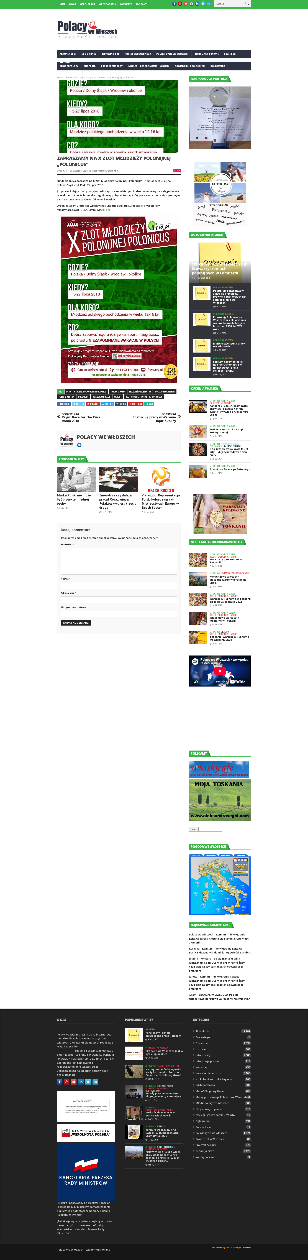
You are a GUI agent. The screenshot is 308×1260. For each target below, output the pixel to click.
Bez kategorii (204, 1037)
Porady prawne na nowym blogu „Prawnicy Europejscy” (163, 1095)
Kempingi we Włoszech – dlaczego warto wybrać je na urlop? (228, 579)
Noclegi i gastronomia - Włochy (223, 557)
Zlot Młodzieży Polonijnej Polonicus (144, 396)
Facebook (64, 403)
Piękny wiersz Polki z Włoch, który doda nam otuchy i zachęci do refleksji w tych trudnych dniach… (163, 1156)
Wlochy (118, 396)
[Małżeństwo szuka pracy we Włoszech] (202, 346)
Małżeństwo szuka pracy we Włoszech (229, 345)
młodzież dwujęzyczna (140, 391)
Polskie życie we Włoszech (172, 53)
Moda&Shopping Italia (210, 1091)
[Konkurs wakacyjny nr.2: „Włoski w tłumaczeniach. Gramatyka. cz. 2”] (134, 1132)
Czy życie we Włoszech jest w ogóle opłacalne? (164, 1052)
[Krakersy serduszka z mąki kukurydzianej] (198, 431)
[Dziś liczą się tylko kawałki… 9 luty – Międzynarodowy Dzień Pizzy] (198, 449)
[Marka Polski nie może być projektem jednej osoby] (76, 479)
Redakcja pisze (110, 53)
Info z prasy (88, 53)
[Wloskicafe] (219, 776)
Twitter (80, 403)
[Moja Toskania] (220, 819)
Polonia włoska (66, 396)
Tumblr (122, 403)
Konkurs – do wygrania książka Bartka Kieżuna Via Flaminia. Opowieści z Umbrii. (219, 938)
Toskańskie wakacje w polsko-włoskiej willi (160, 1114)
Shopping (90, 66)
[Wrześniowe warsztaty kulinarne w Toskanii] (198, 618)
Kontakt (141, 4)
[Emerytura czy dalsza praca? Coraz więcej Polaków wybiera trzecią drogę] (118, 479)
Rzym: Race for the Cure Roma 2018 (81, 417)
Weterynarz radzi (206, 1157)
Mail (151, 403)
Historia (201, 1049)
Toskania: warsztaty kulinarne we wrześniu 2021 (229, 638)
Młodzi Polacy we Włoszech (102, 170)
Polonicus (83, 396)
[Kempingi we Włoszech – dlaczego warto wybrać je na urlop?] (198, 579)
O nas (72, 4)
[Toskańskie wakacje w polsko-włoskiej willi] (134, 1113)
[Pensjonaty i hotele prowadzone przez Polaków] (134, 1035)
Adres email (68, 593)
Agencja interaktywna (233, 1247)
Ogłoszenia (217, 66)
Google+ (94, 403)
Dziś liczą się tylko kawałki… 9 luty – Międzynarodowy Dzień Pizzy (229, 452)
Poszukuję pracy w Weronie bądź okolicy (154, 417)
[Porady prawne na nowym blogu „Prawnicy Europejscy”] (134, 1091)
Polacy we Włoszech (106, 436)
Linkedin (108, 403)
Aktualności (68, 53)
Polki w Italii (203, 1127)
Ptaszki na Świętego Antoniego (230, 469)
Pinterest (137, 403)
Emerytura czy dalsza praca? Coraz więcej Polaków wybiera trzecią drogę (117, 501)
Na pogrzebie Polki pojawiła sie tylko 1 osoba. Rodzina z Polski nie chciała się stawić (163, 1072)
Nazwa (65, 578)
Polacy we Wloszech (165, 391)
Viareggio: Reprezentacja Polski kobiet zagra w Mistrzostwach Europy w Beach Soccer (161, 501)
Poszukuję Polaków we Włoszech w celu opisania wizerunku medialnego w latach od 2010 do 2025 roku (229, 323)
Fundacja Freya (118, 391)
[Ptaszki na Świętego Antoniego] (198, 471)
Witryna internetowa (73, 607)
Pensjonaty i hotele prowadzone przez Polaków (163, 1034)
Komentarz (68, 544)
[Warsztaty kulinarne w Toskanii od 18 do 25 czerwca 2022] (198, 599)
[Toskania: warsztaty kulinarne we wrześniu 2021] (198, 637)
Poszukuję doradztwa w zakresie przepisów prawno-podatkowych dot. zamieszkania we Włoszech (230, 296)
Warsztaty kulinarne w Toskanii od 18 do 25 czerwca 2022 (230, 600)
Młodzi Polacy (69, 66)
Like (178, 170)
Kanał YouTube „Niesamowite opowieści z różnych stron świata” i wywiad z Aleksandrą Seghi (229, 410)
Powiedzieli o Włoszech (190, 66)
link (108, 209)
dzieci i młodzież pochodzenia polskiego (86, 391)
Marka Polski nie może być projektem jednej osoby (74, 499)
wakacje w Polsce (101, 396)
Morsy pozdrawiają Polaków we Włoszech (221, 1097)
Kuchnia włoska (70, 74)
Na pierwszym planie (232, 446)
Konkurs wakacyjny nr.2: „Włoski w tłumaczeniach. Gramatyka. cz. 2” (162, 1132)
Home (62, 4)
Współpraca (87, 4)
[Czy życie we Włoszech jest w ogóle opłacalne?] (134, 1053)
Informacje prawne (206, 53)
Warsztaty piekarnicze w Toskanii (226, 561)
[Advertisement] (216, 722)
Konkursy (126, 4)
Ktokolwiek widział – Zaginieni (214, 1079)
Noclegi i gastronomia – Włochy (148, 66)
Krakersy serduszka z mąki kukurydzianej (227, 430)
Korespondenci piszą (138, 53)
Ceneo (194, 829)
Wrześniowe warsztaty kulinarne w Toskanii (224, 619)
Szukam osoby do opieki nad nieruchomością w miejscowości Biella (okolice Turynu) (228, 366)
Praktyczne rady (112, 66)
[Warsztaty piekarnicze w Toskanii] (198, 560)
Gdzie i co (230, 53)
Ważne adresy (107, 4)
